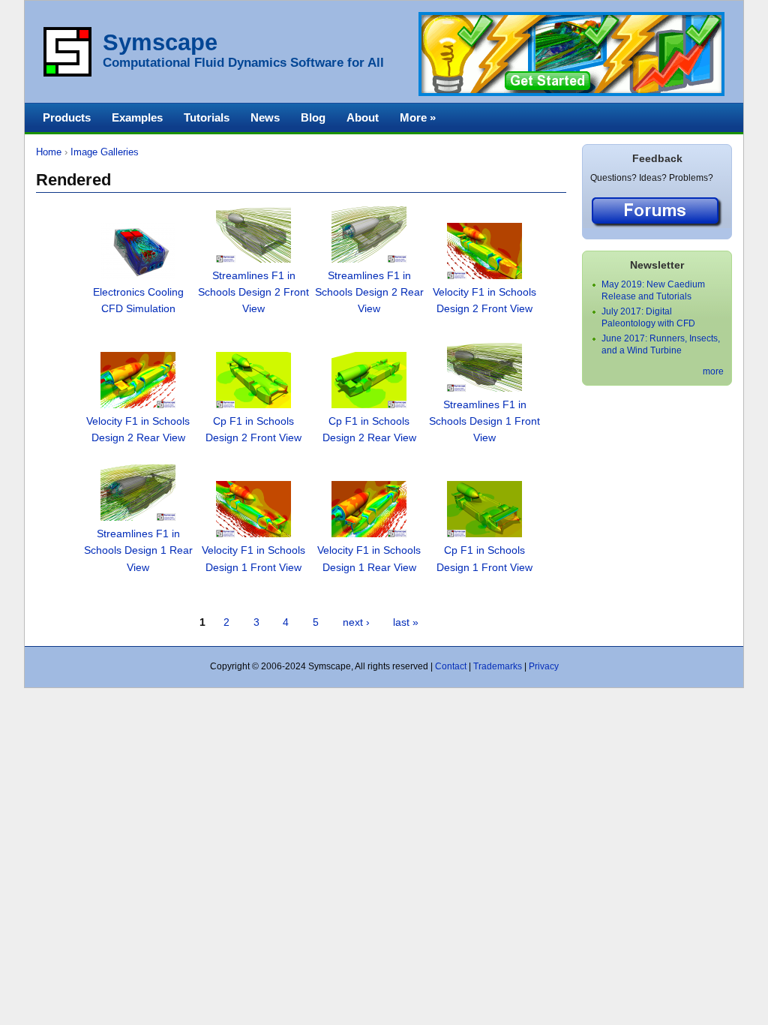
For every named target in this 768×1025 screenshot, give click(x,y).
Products (67, 117)
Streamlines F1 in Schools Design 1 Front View (484, 421)
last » (405, 622)
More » (418, 117)
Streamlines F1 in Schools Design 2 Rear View (369, 292)
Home (49, 152)
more (713, 371)
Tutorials (207, 117)
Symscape (160, 42)
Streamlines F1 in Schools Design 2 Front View (253, 292)
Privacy (544, 666)
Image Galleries (104, 152)
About (362, 117)
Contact (450, 666)
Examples (137, 117)
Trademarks (497, 666)
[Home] (68, 73)
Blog (313, 117)
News (265, 117)
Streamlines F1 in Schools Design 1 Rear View (138, 550)
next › (356, 622)
